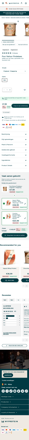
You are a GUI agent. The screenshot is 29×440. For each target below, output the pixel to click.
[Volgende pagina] (26, 340)
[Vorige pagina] (23, 340)
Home (3, 17)
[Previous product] (23, 285)
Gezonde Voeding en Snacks (18, 17)
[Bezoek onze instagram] (3, 391)
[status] (7, 90)
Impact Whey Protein (9, 268)
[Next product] (26, 285)
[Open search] (6, 3)
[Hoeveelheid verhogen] (10, 90)
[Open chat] (26, 391)
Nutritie (8, 17)
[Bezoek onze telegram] (22, 391)
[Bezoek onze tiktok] (11, 391)
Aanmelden (8, 375)
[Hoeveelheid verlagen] (4, 90)
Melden (26, 334)
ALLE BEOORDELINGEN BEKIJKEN (9, 333)
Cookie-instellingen (8, 380)
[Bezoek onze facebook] (7, 391)
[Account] (21, 3)
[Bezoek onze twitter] (18, 391)
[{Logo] (14, 3)
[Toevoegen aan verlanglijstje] (25, 90)
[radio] (4, 80)
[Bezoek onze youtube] (14, 391)
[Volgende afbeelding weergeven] (27, 30)
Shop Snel (11, 280)
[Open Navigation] (3, 3)
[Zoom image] (18, 21)
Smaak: (4, 68)
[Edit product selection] (25, 204)
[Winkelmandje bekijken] (25, 3)
